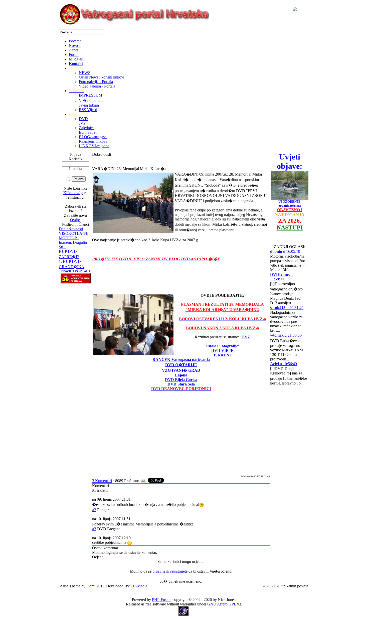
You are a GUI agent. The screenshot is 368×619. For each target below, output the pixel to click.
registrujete (179, 571)
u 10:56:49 (283, 364)
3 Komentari (102, 481)
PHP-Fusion (161, 599)
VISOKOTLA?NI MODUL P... (73, 235)
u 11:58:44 (281, 276)
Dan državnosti (71, 229)
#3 (94, 529)
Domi (90, 586)
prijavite (158, 571)
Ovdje (75, 220)
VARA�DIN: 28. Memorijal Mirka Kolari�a (129, 169)
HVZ (246, 337)
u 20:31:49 (286, 307)
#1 (94, 490)
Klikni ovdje (73, 193)
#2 (94, 510)
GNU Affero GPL (221, 604)
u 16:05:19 (285, 251)
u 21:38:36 (286, 335)
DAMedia (139, 586)
